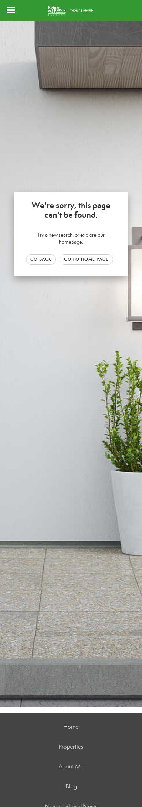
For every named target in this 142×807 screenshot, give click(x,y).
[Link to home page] (71, 10)
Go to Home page (86, 259)
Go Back (40, 259)
